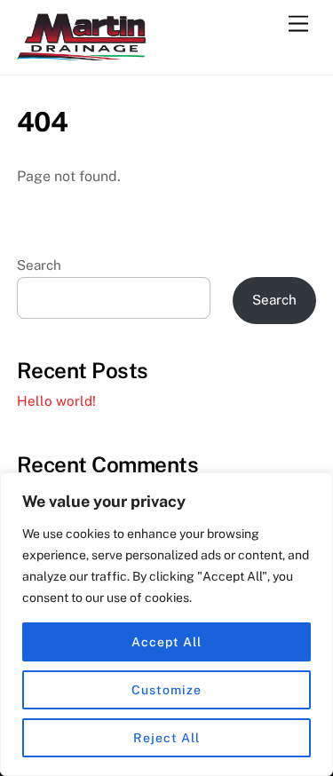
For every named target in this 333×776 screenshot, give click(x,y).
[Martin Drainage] (83, 52)
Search (39, 265)
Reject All (166, 738)
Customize (166, 690)
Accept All (166, 642)
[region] (166, 624)
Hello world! (56, 400)
